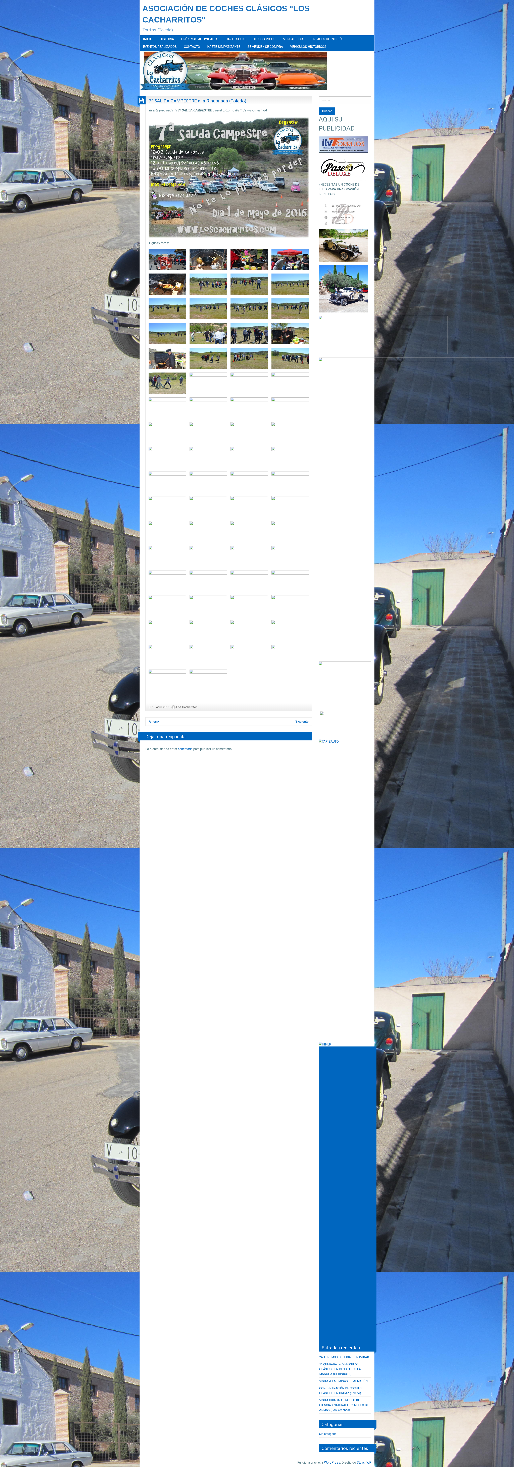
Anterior (154, 721)
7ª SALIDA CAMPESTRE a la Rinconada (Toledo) (197, 100)
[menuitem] (148, 39)
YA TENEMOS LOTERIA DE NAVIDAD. (344, 1357)
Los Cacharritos (187, 707)
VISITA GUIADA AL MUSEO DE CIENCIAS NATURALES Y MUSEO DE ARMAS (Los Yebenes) (344, 1405)
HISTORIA (167, 39)
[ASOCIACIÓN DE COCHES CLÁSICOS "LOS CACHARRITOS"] (233, 70)
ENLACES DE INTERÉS (327, 39)
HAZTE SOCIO (235, 39)
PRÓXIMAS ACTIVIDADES (199, 39)
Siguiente (302, 721)
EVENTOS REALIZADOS (160, 47)
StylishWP (364, 1462)
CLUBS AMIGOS (264, 39)
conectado (185, 749)
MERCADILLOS (293, 39)
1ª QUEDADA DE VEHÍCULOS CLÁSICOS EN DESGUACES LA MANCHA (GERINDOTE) (340, 1369)
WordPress (332, 1462)
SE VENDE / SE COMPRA (265, 47)
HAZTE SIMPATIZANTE (223, 47)
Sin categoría (328, 1434)
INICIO (147, 39)
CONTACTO (192, 47)
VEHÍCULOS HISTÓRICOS (308, 47)
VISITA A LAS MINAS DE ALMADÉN (343, 1381)
